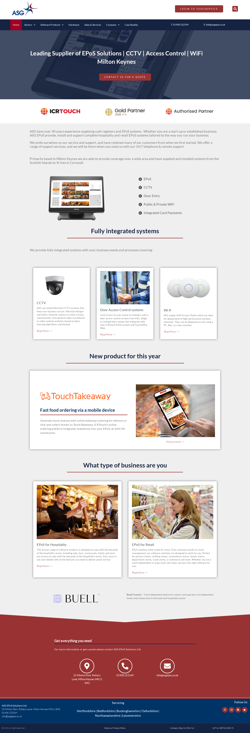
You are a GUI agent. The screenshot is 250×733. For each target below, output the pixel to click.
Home (16, 24)
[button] (235, 9)
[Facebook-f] (225, 710)
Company (111, 24)
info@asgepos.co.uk (215, 24)
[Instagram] (231, 710)
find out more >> (175, 441)
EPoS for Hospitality (51, 544)
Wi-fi (167, 310)
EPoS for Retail (143, 544)
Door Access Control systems (121, 310)
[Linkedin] (238, 710)
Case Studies (131, 24)
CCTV (41, 303)
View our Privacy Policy (114, 728)
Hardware (74, 24)
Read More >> (44, 331)
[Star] (245, 710)
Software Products (50, 24)
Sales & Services (92, 24)
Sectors (28, 24)
